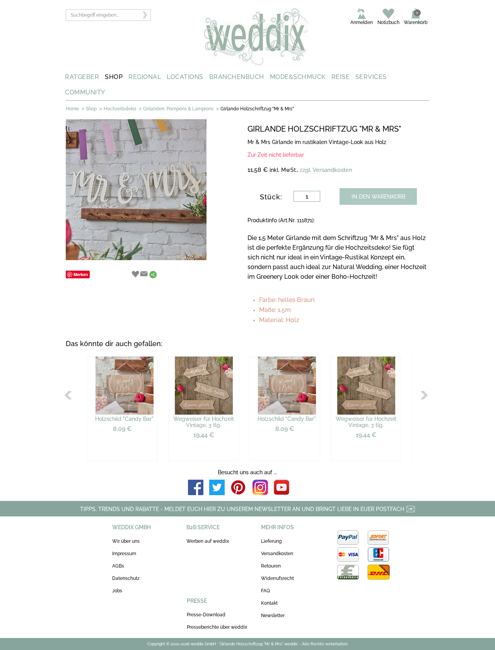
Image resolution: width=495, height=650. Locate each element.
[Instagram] (260, 488)
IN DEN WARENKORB (378, 197)
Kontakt (269, 603)
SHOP (114, 77)
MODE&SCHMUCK (298, 77)
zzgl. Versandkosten (326, 169)
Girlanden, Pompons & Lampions (178, 108)
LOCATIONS (185, 77)
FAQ (265, 590)
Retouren (271, 566)
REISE (340, 77)
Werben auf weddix (207, 541)
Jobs (117, 590)
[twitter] (217, 488)
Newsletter (273, 615)
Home (72, 108)
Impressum (124, 553)
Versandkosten (277, 553)
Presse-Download (206, 614)
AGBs (118, 566)
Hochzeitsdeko (120, 108)
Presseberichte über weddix (217, 627)
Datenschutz (126, 578)
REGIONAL (144, 77)
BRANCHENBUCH (236, 77)
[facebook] (196, 488)
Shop (91, 108)
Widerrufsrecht (277, 578)
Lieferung (271, 541)
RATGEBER (82, 77)
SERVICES (371, 77)
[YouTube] (281, 488)
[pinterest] (238, 488)
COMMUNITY (85, 92)
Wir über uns (126, 541)
